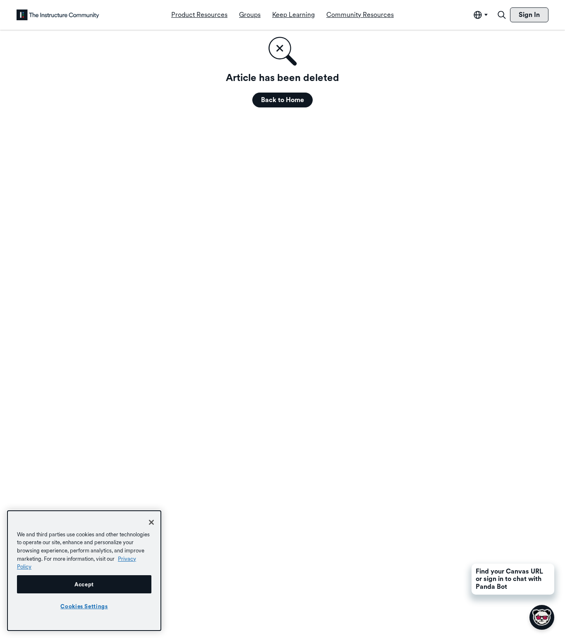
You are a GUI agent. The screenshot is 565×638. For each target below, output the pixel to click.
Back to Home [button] (282, 100)
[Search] (501, 14)
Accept (84, 584)
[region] (84, 570)
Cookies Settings (84, 606)
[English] (58, 15)
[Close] (151, 522)
